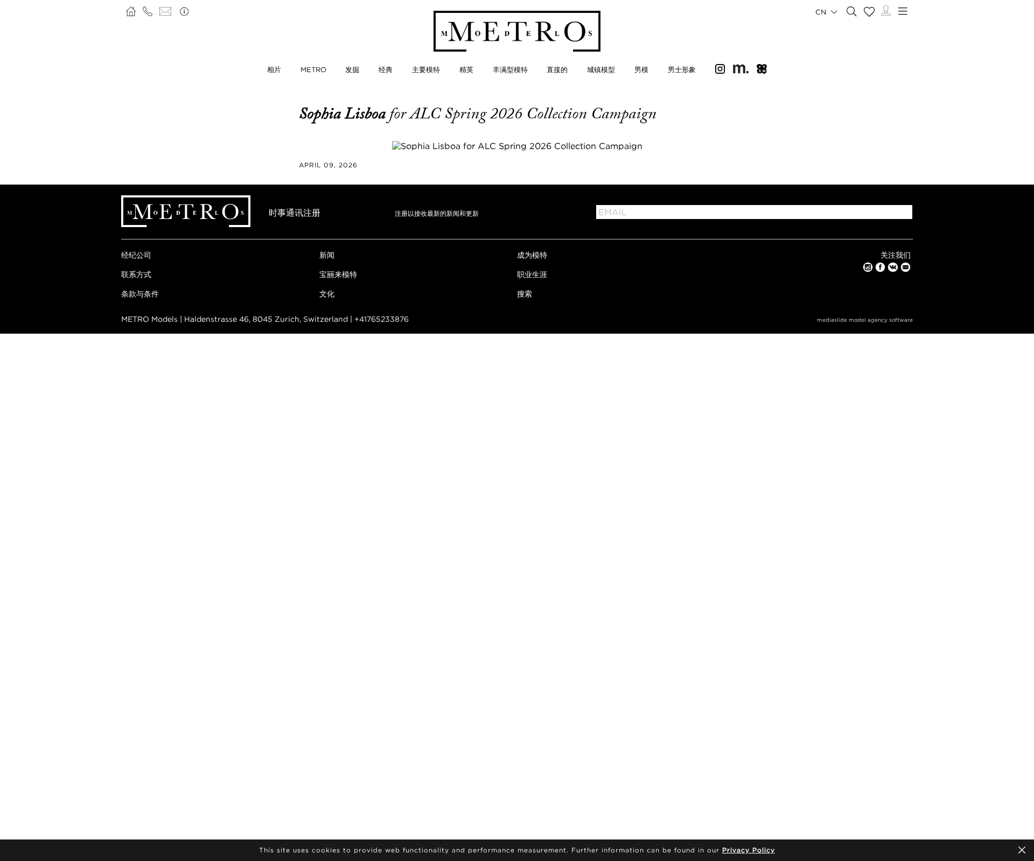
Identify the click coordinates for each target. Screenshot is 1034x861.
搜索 (524, 294)
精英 (466, 69)
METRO (313, 69)
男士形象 (682, 69)
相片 (274, 69)
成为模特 (532, 255)
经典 (386, 69)
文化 (326, 294)
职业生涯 (532, 274)
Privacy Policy (748, 849)
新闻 (326, 255)
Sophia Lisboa (344, 113)
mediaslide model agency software (865, 320)
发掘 (352, 69)
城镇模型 (601, 69)
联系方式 (136, 274)
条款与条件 (140, 294)
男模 (641, 69)
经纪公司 (136, 255)
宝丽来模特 (338, 274)
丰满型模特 (510, 69)
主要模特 (426, 69)
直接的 (557, 69)
